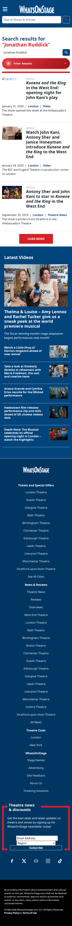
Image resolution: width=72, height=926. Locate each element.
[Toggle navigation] (2, 8)
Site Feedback (36, 775)
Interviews (36, 607)
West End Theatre (36, 615)
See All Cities (36, 576)
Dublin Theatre (36, 500)
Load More (36, 239)
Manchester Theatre (36, 561)
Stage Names (36, 760)
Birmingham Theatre (36, 523)
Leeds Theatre (36, 546)
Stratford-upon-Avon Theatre (36, 569)
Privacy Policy (12, 913)
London (33, 106)
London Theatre (36, 492)
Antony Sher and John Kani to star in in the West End (48, 199)
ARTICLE (30, 78)
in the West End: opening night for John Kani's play (46, 90)
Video (47, 106)
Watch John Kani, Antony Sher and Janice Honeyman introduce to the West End (48, 144)
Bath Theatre (36, 515)
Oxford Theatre (36, 707)
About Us (36, 783)
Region (12, 843)
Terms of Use (29, 913)
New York (36, 745)
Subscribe (36, 848)
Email (11, 838)
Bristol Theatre (36, 645)
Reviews (36, 599)
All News (36, 722)
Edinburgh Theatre (36, 538)
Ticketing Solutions (36, 791)
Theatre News (57, 215)
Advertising (36, 768)
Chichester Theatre (36, 531)
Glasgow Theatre (36, 508)
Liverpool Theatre (36, 553)
